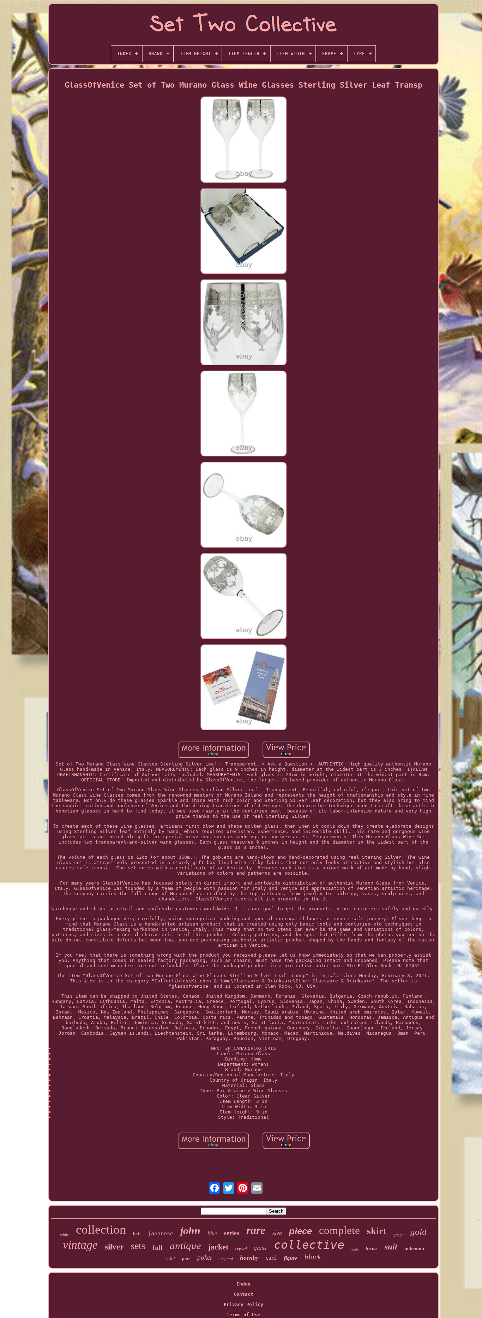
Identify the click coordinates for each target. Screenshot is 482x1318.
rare (255, 1230)
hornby (249, 1257)
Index (243, 1284)
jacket (218, 1246)
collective (309, 1245)
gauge (398, 1235)
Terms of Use (243, 1314)
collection (101, 1229)
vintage (80, 1244)
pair (186, 1258)
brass (372, 1248)
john (190, 1230)
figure (290, 1258)
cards (355, 1250)
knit (137, 1233)
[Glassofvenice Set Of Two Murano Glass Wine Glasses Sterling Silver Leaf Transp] (243, 139)
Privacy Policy (243, 1304)
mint (170, 1258)
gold (418, 1231)
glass (260, 1248)
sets (138, 1245)
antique (185, 1245)
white (64, 1235)
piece (300, 1231)
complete (339, 1230)
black (313, 1257)
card (271, 1257)
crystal (241, 1248)
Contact (243, 1294)
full (157, 1247)
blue (212, 1233)
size (277, 1232)
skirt (376, 1231)
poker (204, 1257)
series (231, 1233)
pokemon (414, 1248)
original (226, 1258)
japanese (160, 1233)
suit (391, 1246)
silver (114, 1246)
